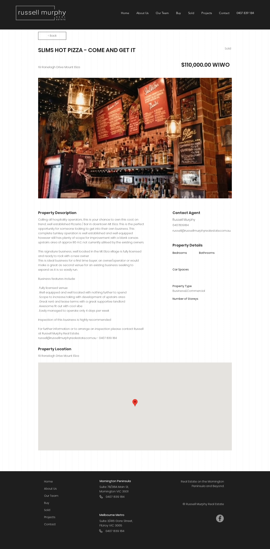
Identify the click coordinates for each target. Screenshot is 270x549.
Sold (47, 510)
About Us (50, 489)
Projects (49, 517)
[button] (206, 13)
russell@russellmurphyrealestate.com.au (67, 338)
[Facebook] (220, 518)
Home (48, 481)
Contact (50, 524)
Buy (46, 503)
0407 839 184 (245, 13)
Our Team (51, 496)
